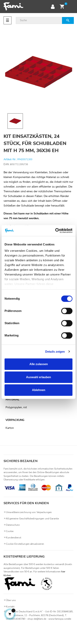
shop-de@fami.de (36, 618)
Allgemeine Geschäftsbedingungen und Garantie (32, 518)
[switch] (66, 311)
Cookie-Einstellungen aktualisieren (25, 543)
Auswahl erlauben (38, 377)
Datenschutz (13, 524)
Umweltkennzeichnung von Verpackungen (29, 512)
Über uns (11, 600)
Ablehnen (38, 390)
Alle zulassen (38, 364)
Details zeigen (55, 351)
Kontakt (10, 606)
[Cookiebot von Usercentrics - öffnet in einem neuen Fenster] (55, 230)
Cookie (9, 531)
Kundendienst (13, 537)
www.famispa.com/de (59, 618)
